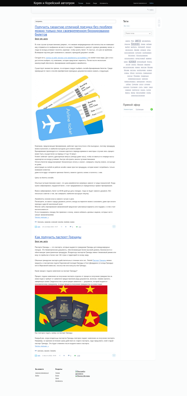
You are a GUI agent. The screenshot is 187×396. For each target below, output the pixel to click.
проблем (66, 222)
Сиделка (135, 84)
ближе (143, 44)
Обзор (132, 73)
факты (127, 92)
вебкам (149, 44)
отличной (54, 222)
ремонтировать (130, 81)
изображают (147, 52)
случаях (147, 84)
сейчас (128, 84)
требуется (135, 90)
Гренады (53, 351)
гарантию (48, 222)
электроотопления (138, 95)
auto (39, 227)
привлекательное (134, 78)
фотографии (140, 92)
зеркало (143, 50)
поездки (60, 222)
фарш (133, 92)
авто (138, 40)
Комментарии (128, 109)
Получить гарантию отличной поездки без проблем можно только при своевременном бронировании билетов (73, 30)
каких (126, 61)
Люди (95, 3)
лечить (133, 64)
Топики (80, 3)
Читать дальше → (42, 217)
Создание (134, 87)
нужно (149, 70)
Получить (41, 222)
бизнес (135, 43)
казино (149, 58)
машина (147, 64)
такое (146, 87)
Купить (149, 61)
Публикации (139, 109)
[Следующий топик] (159, 25)
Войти (151, 3)
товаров (128, 90)
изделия (138, 52)
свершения (141, 81)
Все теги (126, 26)
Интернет (131, 55)
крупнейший (141, 61)
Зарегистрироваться (140, 3)
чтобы (148, 92)
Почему (137, 75)
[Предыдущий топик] (159, 21)
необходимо (141, 70)
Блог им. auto (41, 38)
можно (137, 67)
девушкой (141, 47)
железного (129, 50)
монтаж (143, 67)
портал (130, 76)
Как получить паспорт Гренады (58, 237)
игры (149, 50)
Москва (150, 67)
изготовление (129, 52)
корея (132, 61)
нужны (126, 73)
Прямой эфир (131, 104)
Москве (126, 70)
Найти (151, 10)
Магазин (140, 64)
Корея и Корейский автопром (54, 3)
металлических (128, 67)
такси (151, 87)
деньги (148, 47)
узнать (142, 90)
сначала (126, 87)
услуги (148, 90)
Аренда (127, 44)
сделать (149, 81)
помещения (147, 73)
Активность (104, 3)
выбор (127, 47)
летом (128, 64)
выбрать (134, 47)
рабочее (145, 78)
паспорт (46, 351)
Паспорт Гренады (99, 260)
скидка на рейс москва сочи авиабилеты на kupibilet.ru (67, 57)
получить (139, 73)
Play (132, 41)
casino (127, 41)
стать (141, 87)
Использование (142, 55)
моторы (133, 70)
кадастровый (140, 58)
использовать (129, 58)
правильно (145, 76)
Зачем (136, 49)
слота (141, 84)
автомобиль (146, 41)
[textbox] (138, 33)
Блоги (88, 3)
